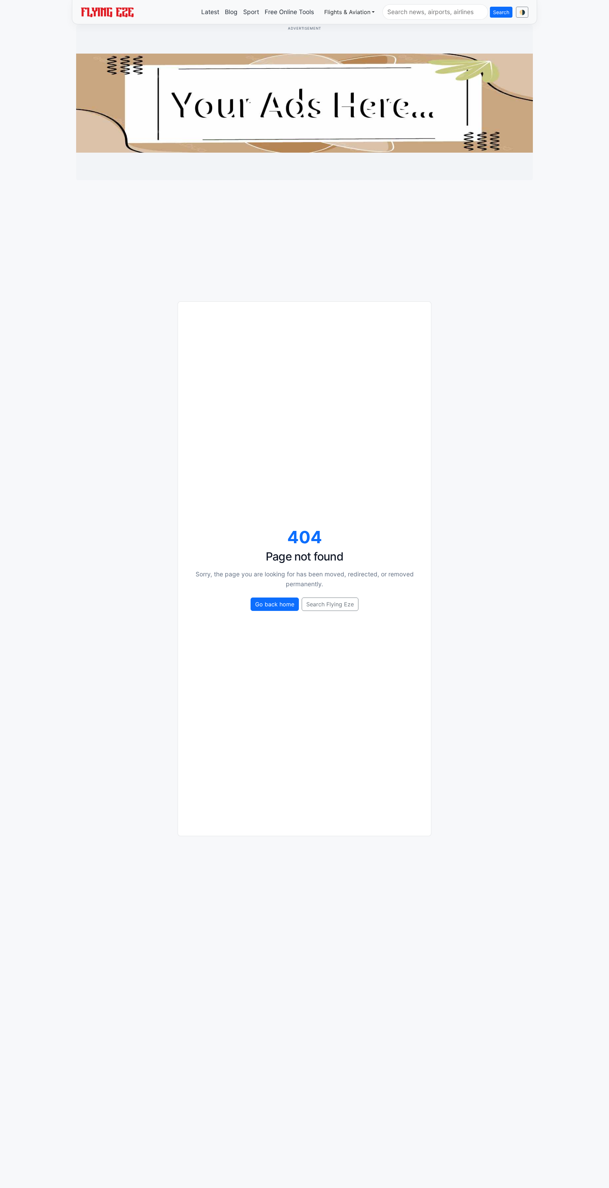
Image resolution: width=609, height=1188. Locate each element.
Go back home (274, 604)
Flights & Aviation (347, 12)
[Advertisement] (304, 235)
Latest (210, 12)
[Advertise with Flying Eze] (304, 102)
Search (501, 12)
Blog (231, 12)
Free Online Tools (289, 12)
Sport (251, 12)
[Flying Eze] (107, 11)
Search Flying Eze (330, 604)
